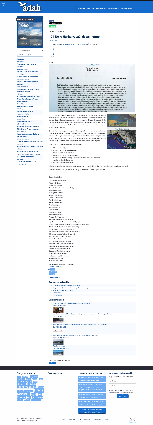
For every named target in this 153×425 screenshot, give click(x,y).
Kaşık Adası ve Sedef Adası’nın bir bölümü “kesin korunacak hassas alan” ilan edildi (80, 324)
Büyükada (34, 377)
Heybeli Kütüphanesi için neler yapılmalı (27, 83)
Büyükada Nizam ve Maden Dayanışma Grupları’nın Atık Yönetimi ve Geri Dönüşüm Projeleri (83, 314)
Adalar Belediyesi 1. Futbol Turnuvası (30, 146)
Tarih (29, 397)
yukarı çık (52, 363)
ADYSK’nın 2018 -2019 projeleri (63, 290)
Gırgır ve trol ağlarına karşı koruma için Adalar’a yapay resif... (72, 288)
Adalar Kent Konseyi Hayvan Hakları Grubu (29, 154)
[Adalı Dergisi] (29, 6)
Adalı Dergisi (101, 8)
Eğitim (41, 379)
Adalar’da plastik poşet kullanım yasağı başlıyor (28, 135)
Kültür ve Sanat (26, 386)
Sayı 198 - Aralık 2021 (60, 306)
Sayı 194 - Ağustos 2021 (61, 338)
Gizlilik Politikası (85, 419)
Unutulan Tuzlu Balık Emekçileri (28, 71)
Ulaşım (26, 400)
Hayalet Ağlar (57, 295)
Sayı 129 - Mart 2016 (55, 267)
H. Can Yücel (20, 74)
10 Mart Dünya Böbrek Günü (26, 161)
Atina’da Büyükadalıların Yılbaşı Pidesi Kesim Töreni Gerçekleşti (28, 128)
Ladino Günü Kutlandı (24, 121)
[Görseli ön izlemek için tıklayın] (92, 88)
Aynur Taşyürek (21, 164)
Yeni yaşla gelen (22, 116)
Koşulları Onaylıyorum (116, 390)
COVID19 (21, 379)
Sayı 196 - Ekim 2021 (60, 327)
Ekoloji (52, 269)
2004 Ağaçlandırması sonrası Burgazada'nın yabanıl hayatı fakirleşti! (75, 335)
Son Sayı (90, 8)
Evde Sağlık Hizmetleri (25, 106)
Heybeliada (31, 384)
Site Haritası (97, 419)
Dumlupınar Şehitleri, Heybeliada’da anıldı (66, 285)
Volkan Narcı (53, 41)
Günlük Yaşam (24, 381)
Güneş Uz (20, 159)
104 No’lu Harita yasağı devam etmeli (30, 141)
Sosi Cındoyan (21, 119)
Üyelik (106, 419)
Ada (19, 377)
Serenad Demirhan (22, 86)
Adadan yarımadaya (59, 346)
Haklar (35, 382)
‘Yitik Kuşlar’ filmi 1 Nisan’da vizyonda (27, 65)
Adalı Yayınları (113, 8)
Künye (63, 419)
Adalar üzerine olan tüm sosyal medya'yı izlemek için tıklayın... (92, 411)
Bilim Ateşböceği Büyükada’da (27, 77)
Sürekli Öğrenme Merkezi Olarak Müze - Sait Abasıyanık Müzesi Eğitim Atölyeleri (28, 99)
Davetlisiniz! (57, 293)
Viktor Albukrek (21, 124)
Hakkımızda (72, 419)
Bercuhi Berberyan (22, 69)
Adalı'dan (20, 59)
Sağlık (33, 395)
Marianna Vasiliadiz (23, 114)
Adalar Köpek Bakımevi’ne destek (28, 151)
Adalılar (25, 377)
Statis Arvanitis (21, 131)
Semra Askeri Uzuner (23, 79)
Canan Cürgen (21, 104)
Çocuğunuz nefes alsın (25, 111)
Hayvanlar (21, 384)
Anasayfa (81, 8)
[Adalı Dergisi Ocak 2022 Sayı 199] (30, 34)
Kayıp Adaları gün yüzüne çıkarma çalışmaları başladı (28, 90)
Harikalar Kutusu (34, 420)
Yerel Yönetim (36, 400)
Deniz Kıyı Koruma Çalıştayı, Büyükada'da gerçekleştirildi (71, 303)
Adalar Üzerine (126, 8)
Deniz (52, 274)
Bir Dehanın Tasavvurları (25, 156)
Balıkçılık (53, 272)
